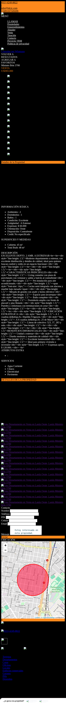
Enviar (4, 537)
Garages (7, 673)
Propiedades (13, 24)
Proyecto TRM (14, 41)
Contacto (11, 38)
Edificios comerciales (13, 670)
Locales (6, 668)
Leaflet (37, 617)
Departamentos (10, 659)
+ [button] (5, 545)
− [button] (5, 550)
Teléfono (5, 514)
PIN (3, 517)
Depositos (7, 679)
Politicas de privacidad (18, 43)
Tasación (11, 35)
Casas (5, 662)
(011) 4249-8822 (12, 631)
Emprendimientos (15, 27)
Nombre (5, 510)
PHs (5, 676)
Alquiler (11, 29)
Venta (10, 32)
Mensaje (5, 534)
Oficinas (7, 665)
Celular (4, 520)
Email (4, 523)
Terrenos (7, 656)
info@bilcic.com (9, 8)
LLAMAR (12, 21)
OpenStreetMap (49, 617)
